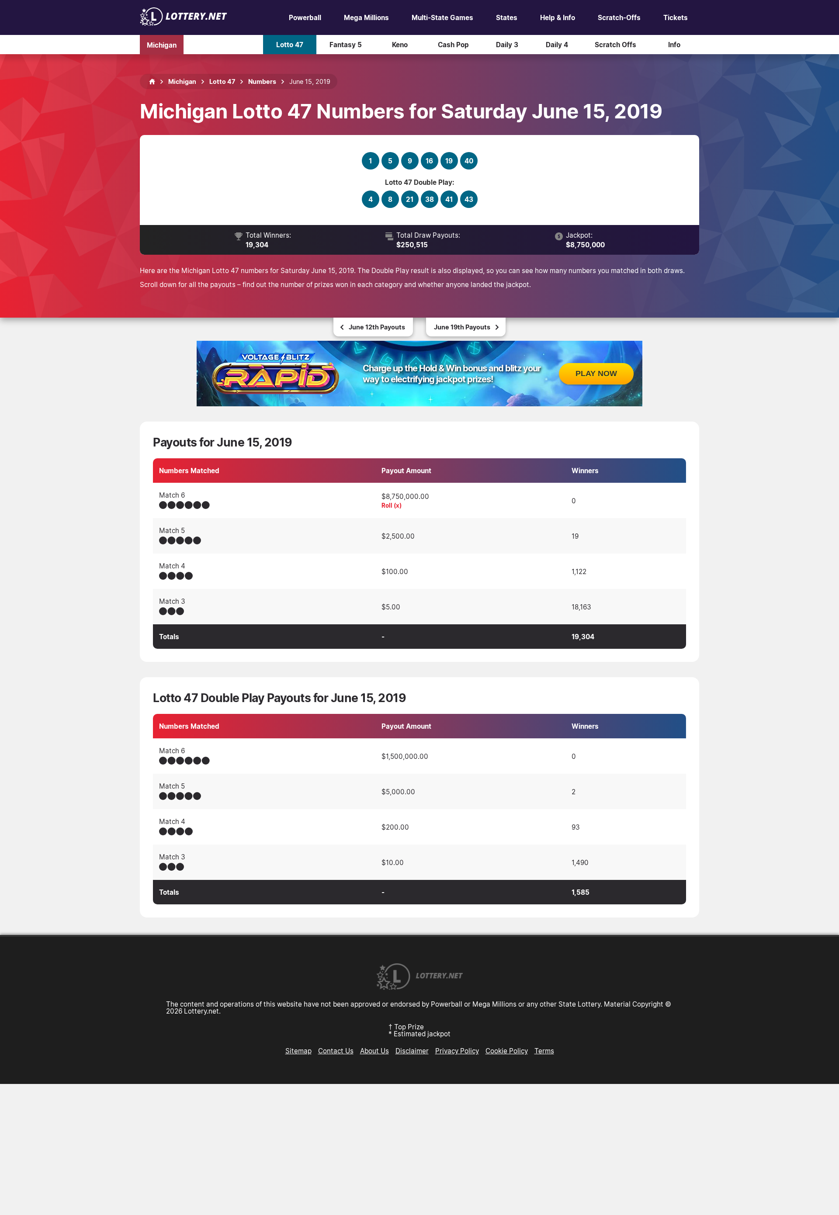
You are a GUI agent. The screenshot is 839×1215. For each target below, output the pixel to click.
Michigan (162, 44)
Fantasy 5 (345, 44)
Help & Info (557, 17)
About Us (374, 1050)
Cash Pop (453, 44)
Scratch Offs (615, 44)
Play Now (596, 373)
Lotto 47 (289, 44)
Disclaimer (412, 1050)
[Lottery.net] (183, 23)
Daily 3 (507, 44)
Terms (544, 1050)
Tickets (675, 17)
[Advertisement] (419, 1149)
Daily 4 (557, 44)
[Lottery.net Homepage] (152, 82)
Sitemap (298, 1050)
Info (674, 44)
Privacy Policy (457, 1050)
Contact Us (336, 1050)
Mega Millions (366, 17)
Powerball (305, 17)
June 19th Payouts (462, 327)
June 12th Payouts (377, 327)
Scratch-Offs (619, 17)
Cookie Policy (506, 1050)
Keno (400, 44)
